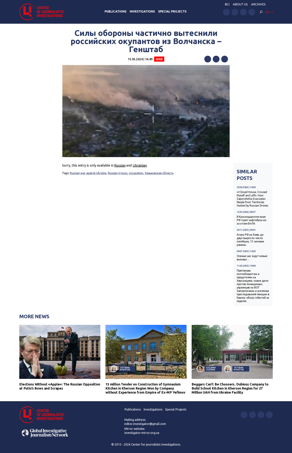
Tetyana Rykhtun (125, 368)
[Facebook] (207, 59)
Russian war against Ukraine (88, 173)
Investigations (142, 11)
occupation (136, 173)
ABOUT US (240, 4)
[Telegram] (224, 59)
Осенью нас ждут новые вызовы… (252, 257)
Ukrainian (140, 165)
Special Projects (172, 11)
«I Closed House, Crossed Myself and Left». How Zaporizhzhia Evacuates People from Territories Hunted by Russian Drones (252, 198)
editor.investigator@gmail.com (145, 423)
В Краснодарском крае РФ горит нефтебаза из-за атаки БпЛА (252, 220)
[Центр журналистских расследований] (43, 11)
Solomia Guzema (211, 368)
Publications (115, 11)
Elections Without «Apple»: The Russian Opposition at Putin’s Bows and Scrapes (59, 386)
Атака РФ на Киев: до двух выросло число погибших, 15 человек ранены (250, 239)
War (159, 59)
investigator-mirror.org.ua (141, 432)
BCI (227, 4)
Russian (119, 165)
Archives (258, 4)
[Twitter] (216, 59)
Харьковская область (159, 173)
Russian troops (117, 173)
